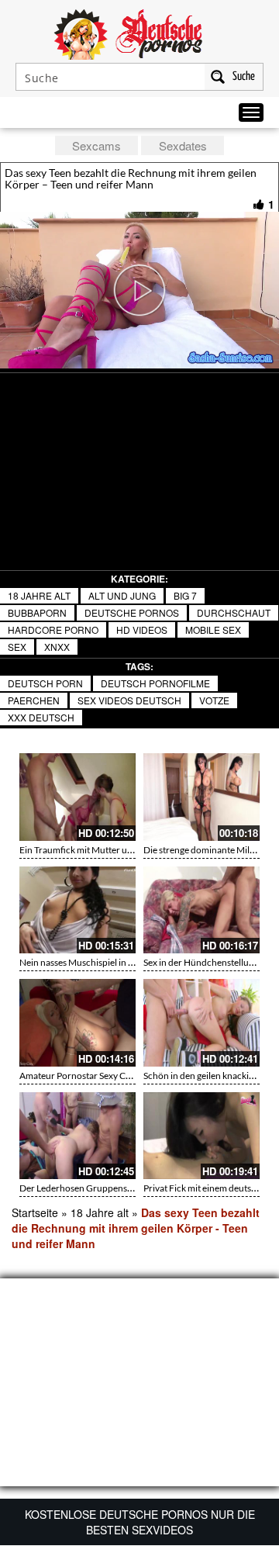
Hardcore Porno (53, 629)
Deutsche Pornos (131, 612)
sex (17, 646)
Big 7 (185, 595)
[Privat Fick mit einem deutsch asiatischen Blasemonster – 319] (201, 1136)
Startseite (35, 1212)
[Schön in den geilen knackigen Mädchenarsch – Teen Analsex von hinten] (201, 1023)
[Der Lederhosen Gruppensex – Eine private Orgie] (77, 1136)
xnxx (57, 646)
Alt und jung (122, 595)
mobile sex (213, 629)
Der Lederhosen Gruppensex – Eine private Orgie (118, 1188)
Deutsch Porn (45, 683)
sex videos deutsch (129, 700)
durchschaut (233, 612)
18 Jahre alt (39, 595)
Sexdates (183, 145)
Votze (214, 700)
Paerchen (34, 700)
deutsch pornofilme (155, 683)
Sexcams (96, 145)
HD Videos (141, 629)
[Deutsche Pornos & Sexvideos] (139, 32)
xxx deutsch (41, 717)
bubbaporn (37, 612)
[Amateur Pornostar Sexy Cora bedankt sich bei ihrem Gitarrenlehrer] (77, 1023)
